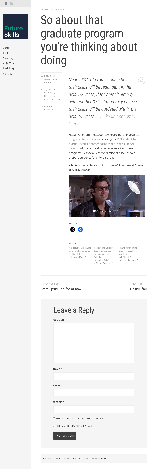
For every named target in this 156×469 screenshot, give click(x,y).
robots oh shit (53, 99)
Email (57, 385)
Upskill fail (138, 289)
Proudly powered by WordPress (61, 458)
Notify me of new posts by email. (74, 426)
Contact (7, 73)
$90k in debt (124, 139)
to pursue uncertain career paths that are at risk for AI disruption (102, 143)
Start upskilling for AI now (61, 289)
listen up (49, 96)
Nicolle (67, 9)
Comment (60, 319)
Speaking (8, 58)
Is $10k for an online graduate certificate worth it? (128, 250)
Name (57, 368)
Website (58, 401)
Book (6, 53)
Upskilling (8, 68)
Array (104, 458)
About (6, 47)
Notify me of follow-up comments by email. (80, 418)
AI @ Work (8, 63)
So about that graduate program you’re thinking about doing (89, 40)
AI (45, 89)
